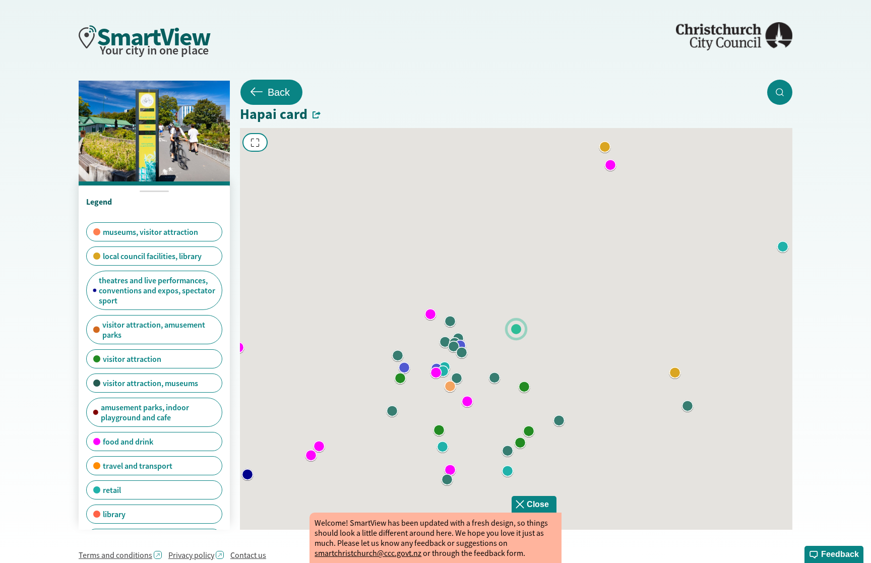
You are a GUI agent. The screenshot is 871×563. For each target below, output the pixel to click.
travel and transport (137, 466)
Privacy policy (191, 555)
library (114, 514)
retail (112, 490)
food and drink (128, 441)
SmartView (153, 36)
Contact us (248, 555)
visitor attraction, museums (150, 383)
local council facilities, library (152, 256)
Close (538, 504)
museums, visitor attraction (150, 232)
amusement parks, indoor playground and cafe (145, 412)
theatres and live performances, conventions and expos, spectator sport (157, 290)
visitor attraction (132, 359)
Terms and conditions (115, 555)
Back (279, 92)
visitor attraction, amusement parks (153, 330)
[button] (247, 475)
